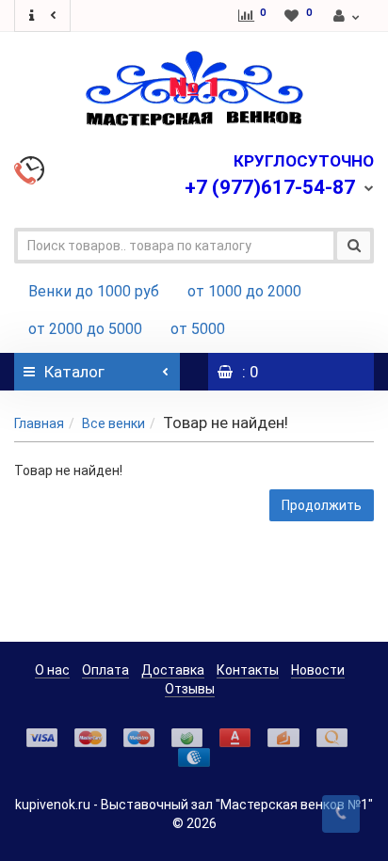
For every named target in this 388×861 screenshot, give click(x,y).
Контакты (248, 670)
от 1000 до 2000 (244, 291)
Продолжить (322, 505)
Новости (318, 670)
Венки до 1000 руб (93, 291)
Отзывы (190, 688)
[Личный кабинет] (347, 16)
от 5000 (197, 329)
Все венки (113, 423)
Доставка (172, 670)
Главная (39, 423)
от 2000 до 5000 (85, 329)
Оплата (105, 670)
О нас (52, 670)
